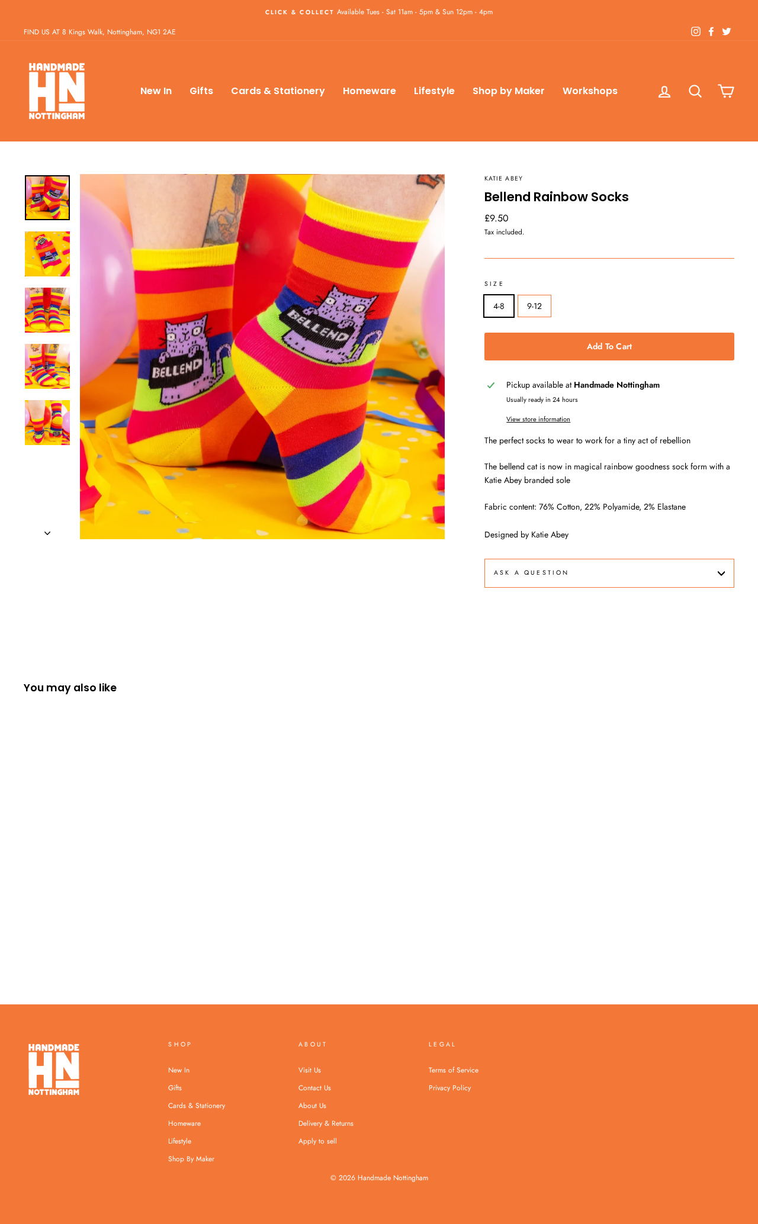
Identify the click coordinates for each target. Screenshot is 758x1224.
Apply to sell (317, 1141)
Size (494, 283)
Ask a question (531, 572)
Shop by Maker (509, 91)
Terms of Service (453, 1070)
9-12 (534, 306)
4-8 (499, 306)
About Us (312, 1105)
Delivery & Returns (326, 1123)
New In (156, 91)
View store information (538, 419)
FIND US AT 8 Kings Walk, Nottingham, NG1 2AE (100, 32)
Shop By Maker (191, 1159)
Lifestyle (434, 91)
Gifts (201, 91)
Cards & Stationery (278, 91)
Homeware (369, 91)
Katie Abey (503, 178)
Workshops (590, 91)
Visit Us (309, 1070)
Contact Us (314, 1088)
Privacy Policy (450, 1088)
